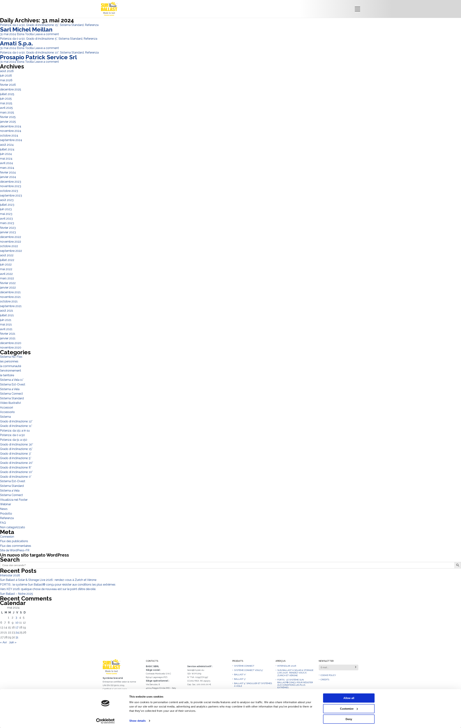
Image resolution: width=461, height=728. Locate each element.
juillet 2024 (7, 149)
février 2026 (8, 84)
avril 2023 (6, 218)
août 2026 (7, 71)
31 (16, 637)
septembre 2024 (11, 140)
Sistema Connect (11, 393)
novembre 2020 (10, 347)
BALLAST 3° (240, 679)
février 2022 (8, 283)
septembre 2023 (11, 195)
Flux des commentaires (15, 546)
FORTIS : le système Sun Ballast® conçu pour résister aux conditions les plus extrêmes (57, 584)
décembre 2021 (10, 292)
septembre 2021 (11, 306)
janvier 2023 (8, 232)
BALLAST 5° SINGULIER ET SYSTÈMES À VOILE (253, 684)
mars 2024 (7, 167)
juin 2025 (6, 98)
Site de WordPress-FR (14, 550)
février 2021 (7, 333)
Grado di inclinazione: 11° (16, 426)
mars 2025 (7, 112)
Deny (349, 719)
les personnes (9, 361)
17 (16, 627)
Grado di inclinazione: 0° (15, 476)
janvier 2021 (7, 338)
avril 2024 (6, 163)
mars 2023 (7, 223)
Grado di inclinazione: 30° (16, 444)
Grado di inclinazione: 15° (42, 25)
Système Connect (244, 666)
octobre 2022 (9, 246)
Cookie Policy (328, 675)
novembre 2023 (10, 186)
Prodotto (6, 513)
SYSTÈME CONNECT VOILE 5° (248, 670)
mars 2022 (7, 278)
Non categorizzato (12, 527)
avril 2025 (6, 108)
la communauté (10, 366)
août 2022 (7, 255)
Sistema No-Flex (11, 356)
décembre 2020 (10, 343)
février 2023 (8, 227)
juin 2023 (6, 209)
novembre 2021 (10, 297)
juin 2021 (5, 320)
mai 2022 (6, 269)
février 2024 (8, 172)
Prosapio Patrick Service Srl (38, 57)
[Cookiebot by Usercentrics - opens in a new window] (105, 721)
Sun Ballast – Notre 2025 (16, 593)
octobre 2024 (9, 135)
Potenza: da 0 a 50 (12, 25)
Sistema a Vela (9, 389)
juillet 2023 (7, 204)
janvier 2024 (8, 177)
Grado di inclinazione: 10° (42, 52)
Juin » (12, 642)
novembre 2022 (10, 241)
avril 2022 (6, 274)
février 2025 (8, 117)
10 (17, 622)
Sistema (5, 416)
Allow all (348, 698)
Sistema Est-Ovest (12, 384)
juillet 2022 (7, 260)
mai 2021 (6, 324)
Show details (137, 720)
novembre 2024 (10, 131)
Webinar (5, 504)
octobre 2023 (9, 191)
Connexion (7, 536)
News (4, 509)
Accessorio (7, 412)
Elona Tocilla (25, 34)
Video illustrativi (10, 403)
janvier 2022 (8, 287)
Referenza (92, 25)
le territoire (7, 375)
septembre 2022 (11, 251)
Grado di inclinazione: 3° (15, 453)
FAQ (3, 522)
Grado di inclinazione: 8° (15, 467)
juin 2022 (6, 264)
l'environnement (10, 370)
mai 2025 (6, 103)
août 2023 (7, 200)
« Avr (3, 642)
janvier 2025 (8, 121)
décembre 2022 (10, 237)
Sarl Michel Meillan (26, 29)
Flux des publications (14, 541)
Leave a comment (46, 34)
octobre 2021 (9, 301)
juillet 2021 (7, 315)
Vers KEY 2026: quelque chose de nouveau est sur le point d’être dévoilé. (48, 589)
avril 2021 (6, 329)
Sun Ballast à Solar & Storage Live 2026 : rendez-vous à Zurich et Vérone (48, 580)
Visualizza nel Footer (14, 499)
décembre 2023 (10, 181)
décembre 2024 (10, 126)
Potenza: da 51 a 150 (13, 439)
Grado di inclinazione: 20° (16, 463)
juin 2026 (6, 75)
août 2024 (7, 144)
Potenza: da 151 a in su (15, 430)
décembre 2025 (10, 89)
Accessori (6, 407)
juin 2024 (6, 154)
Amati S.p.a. (16, 43)
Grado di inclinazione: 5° (41, 38)
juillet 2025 (7, 94)
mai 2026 (6, 80)
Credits (325, 679)
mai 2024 (6, 158)
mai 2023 (6, 214)
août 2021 (6, 310)
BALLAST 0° (240, 674)
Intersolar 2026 (10, 575)
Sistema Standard (72, 25)
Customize (346, 708)
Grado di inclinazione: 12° (16, 421)
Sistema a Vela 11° (11, 379)
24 (17, 632)
